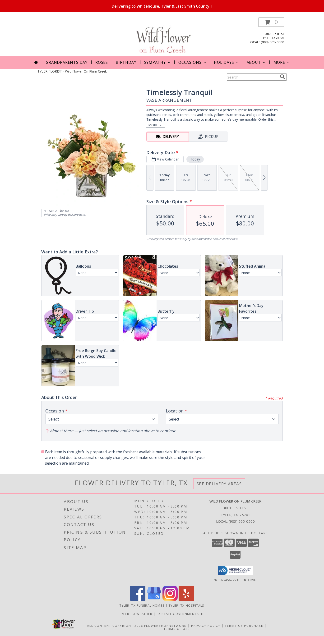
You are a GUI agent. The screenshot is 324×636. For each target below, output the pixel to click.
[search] (282, 76)
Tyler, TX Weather (135, 614)
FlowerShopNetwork (165, 625)
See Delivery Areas (219, 483)
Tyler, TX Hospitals (186, 605)
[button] (271, 22)
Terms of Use (177, 629)
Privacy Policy (205, 625)
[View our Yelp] (186, 599)
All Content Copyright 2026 (115, 625)
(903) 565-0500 (272, 42)
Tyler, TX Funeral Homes (142, 605)
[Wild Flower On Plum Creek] (162, 36)
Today (195, 159)
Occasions (189, 62)
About (254, 62)
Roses (101, 62)
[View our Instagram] (170, 599)
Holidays (224, 62)
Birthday (126, 62)
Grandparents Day (67, 62)
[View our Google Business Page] (154, 599)
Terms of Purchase (244, 625)
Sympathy (155, 62)
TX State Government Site (180, 614)
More (279, 62)
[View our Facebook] (137, 599)
